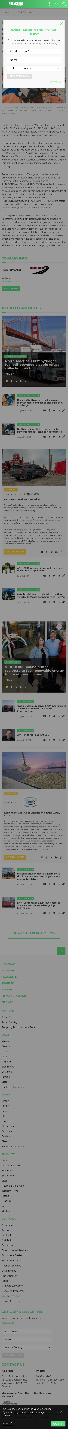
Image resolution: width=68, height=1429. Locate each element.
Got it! (58, 1423)
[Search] (64, 4)
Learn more (54, 82)
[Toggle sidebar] (4, 4)
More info (8, 1423)
